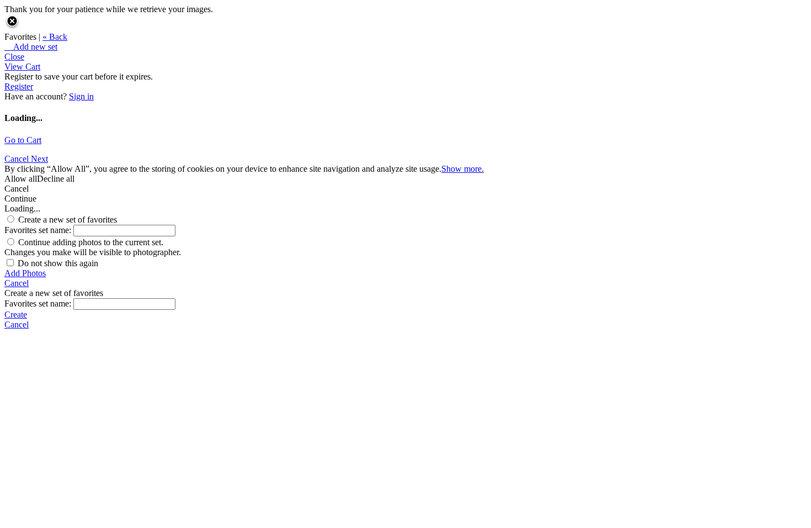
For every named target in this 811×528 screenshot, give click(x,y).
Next (39, 158)
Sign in (81, 96)
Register (18, 86)
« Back (54, 36)
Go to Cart (22, 140)
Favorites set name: (38, 230)
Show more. (462, 168)
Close (14, 56)
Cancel (17, 158)
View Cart (22, 66)
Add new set (30, 46)
